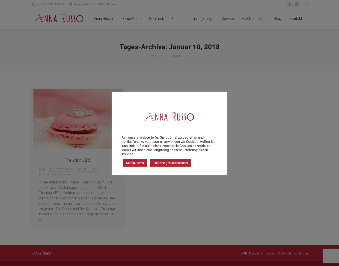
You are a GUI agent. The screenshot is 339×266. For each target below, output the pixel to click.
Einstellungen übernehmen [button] (170, 163)
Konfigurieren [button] (135, 163)
